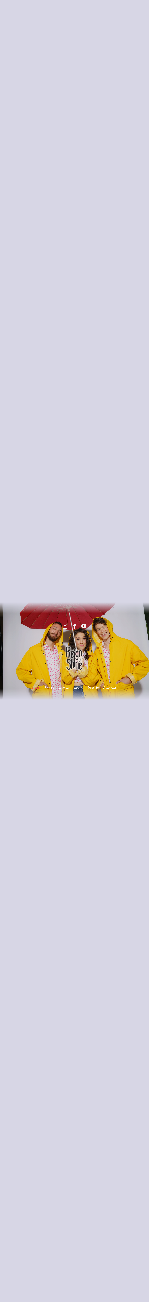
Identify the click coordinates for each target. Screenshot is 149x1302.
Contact (110, 688)
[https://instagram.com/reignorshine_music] (65, 626)
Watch (64, 688)
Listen (50, 688)
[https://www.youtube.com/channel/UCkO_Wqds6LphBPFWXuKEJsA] (83, 626)
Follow (93, 688)
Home (36, 688)
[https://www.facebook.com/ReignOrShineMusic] (74, 626)
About (78, 688)
